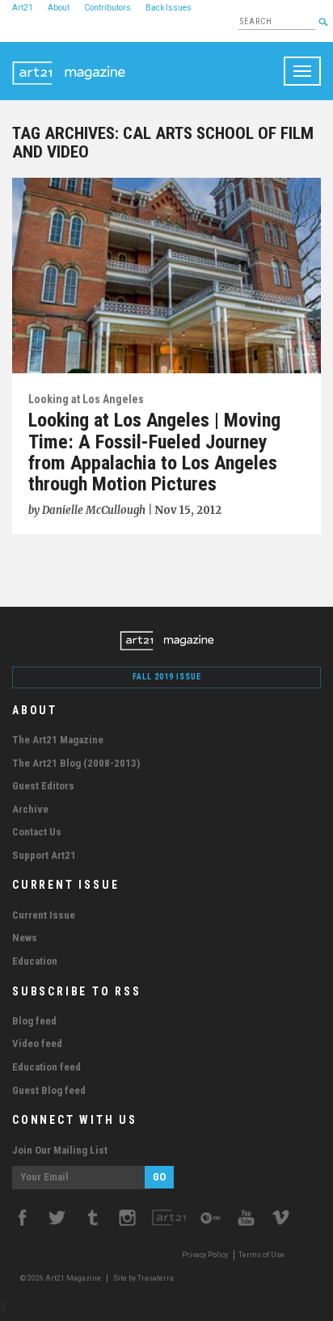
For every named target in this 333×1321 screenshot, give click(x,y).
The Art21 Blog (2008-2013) (76, 763)
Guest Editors (43, 786)
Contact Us (36, 832)
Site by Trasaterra (143, 1278)
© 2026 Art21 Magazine (61, 1278)
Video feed (37, 1043)
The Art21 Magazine (57, 740)
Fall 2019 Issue (167, 676)
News (24, 938)
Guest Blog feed (49, 1090)
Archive (30, 809)
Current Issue (43, 915)
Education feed (46, 1067)
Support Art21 (44, 855)
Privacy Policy (205, 1255)
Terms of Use (261, 1255)
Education (34, 961)
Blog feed (34, 1021)
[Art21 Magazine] (68, 62)
